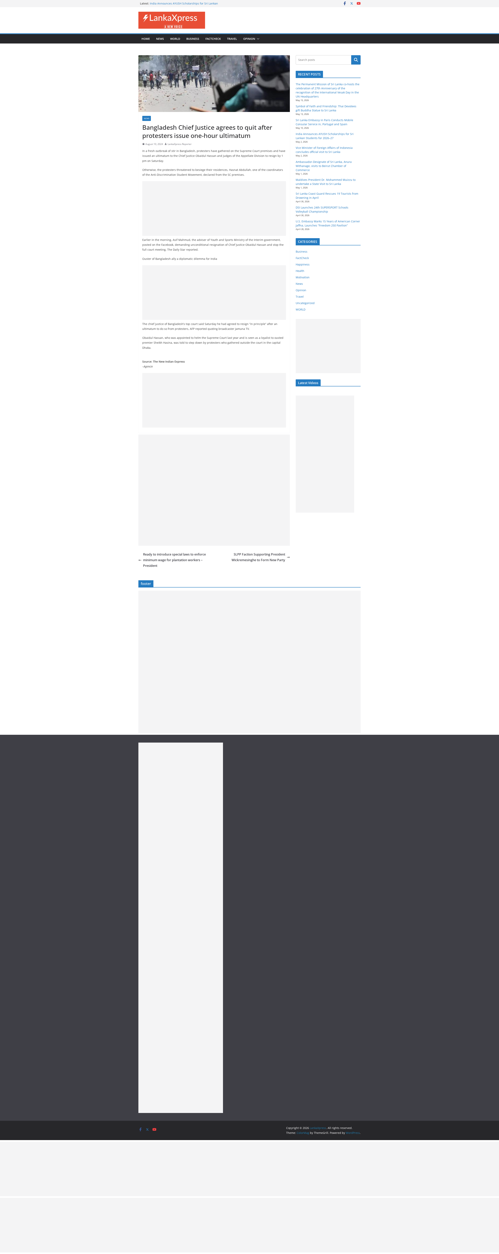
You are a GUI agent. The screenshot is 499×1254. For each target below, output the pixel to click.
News (160, 39)
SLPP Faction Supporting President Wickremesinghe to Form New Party (258, 557)
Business (192, 39)
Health (300, 271)
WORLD (300, 309)
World (175, 39)
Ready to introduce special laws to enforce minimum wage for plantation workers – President (174, 560)
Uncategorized (305, 303)
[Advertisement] (214, 208)
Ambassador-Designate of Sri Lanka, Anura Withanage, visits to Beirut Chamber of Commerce (324, 166)
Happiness (303, 264)
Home (146, 39)
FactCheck (213, 39)
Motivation (303, 277)
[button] (257, 39)
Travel (232, 39)
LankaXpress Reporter (180, 144)
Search (356, 60)
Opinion (249, 39)
